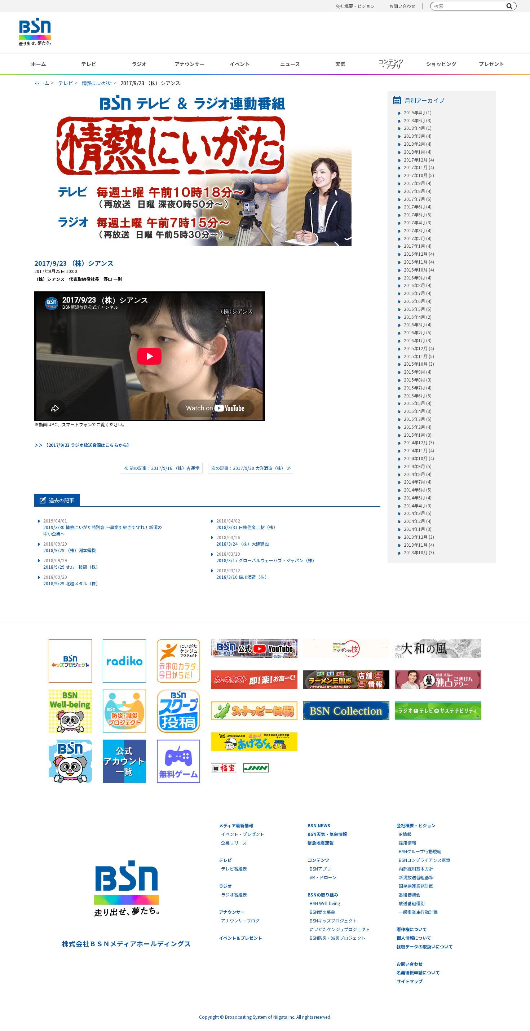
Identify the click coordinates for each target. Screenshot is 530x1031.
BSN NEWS (319, 825)
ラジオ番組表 (234, 894)
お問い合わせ (402, 6)
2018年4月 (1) (418, 128)
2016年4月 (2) (418, 317)
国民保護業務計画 (416, 886)
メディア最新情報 (236, 825)
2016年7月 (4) (418, 293)
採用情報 (407, 843)
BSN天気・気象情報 (327, 834)
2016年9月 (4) (418, 278)
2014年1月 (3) (418, 529)
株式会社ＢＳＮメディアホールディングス (126, 943)
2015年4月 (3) (418, 411)
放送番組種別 (412, 903)
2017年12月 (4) (419, 160)
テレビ (88, 63)
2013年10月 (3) (419, 552)
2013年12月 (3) (419, 537)
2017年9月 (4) (418, 183)
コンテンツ (318, 860)
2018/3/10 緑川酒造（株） (242, 573)
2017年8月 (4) (418, 191)
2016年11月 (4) (419, 262)
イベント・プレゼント (242, 834)
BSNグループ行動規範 (420, 851)
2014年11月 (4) (419, 450)
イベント (240, 63)
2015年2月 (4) (418, 427)
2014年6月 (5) (418, 490)
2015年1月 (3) (418, 435)
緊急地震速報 (321, 843)
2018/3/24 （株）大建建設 (242, 540)
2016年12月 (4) (419, 254)
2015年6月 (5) (418, 395)
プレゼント (491, 63)
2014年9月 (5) (418, 466)
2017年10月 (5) (419, 175)
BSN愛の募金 (322, 912)
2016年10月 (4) (419, 270)
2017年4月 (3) (418, 222)
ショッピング (441, 63)
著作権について (412, 929)
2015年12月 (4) (419, 348)
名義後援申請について (418, 972)
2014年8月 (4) (418, 474)
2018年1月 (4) (418, 152)
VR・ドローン (323, 877)
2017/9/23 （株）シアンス (74, 263)
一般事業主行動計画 (418, 912)
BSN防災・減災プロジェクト (338, 938)
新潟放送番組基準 (416, 877)
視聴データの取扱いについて (425, 946)
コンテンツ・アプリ (390, 64)
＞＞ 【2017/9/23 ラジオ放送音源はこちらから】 (82, 445)
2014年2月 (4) (418, 521)
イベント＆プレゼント (240, 938)
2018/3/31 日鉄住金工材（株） (247, 523)
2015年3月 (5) (418, 419)
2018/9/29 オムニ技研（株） (71, 563)
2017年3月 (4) (418, 230)
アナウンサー (190, 63)
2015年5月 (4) (418, 403)
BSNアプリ (320, 868)
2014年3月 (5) (418, 513)
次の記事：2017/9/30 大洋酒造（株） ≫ (251, 468)
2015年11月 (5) (419, 356)
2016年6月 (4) (418, 301)
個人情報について (414, 938)
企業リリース (234, 843)
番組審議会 (409, 894)
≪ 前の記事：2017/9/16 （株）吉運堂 (161, 468)
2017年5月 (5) (418, 214)
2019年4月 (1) (418, 112)
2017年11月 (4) (419, 167)
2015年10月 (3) (419, 364)
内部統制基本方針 (416, 868)
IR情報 (405, 834)
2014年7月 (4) (418, 482)
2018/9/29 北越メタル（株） (71, 580)
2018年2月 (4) (418, 144)
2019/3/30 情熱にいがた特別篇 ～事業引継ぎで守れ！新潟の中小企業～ (102, 527)
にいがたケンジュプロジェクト (340, 929)
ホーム (38, 63)
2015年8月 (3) (418, 380)
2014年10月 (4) (419, 458)
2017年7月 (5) (418, 199)
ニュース (290, 63)
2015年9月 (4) (418, 372)
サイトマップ (410, 981)
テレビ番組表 (234, 868)
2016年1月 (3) (418, 340)
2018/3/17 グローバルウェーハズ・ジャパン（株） (266, 557)
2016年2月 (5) (418, 332)
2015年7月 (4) (418, 388)
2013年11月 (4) (419, 545)
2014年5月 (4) (418, 498)
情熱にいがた (97, 83)
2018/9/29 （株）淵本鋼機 (69, 547)
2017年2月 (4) (418, 238)
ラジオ (139, 63)
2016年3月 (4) (418, 324)
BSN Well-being (325, 903)
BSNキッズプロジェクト (333, 920)
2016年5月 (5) (418, 309)
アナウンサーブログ (240, 920)
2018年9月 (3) (418, 120)
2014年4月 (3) (418, 505)
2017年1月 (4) (418, 246)
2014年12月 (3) (419, 442)
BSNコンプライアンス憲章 (424, 860)
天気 (340, 63)
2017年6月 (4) (418, 207)
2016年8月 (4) (418, 285)
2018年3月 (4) (418, 136)
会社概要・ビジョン (355, 6)
